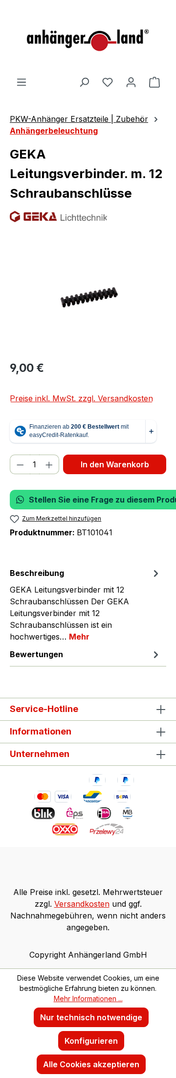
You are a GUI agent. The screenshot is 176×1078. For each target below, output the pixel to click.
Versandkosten (82, 904)
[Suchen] (84, 82)
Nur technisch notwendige (91, 1017)
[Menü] (21, 82)
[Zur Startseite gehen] (88, 38)
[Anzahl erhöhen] (49, 464)
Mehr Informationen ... (88, 998)
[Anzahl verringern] (20, 464)
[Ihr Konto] (131, 82)
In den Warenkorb (115, 464)
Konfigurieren (91, 1041)
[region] (88, 297)
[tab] (85, 604)
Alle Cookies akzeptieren (91, 1064)
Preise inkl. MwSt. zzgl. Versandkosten (81, 398)
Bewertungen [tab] (36, 654)
